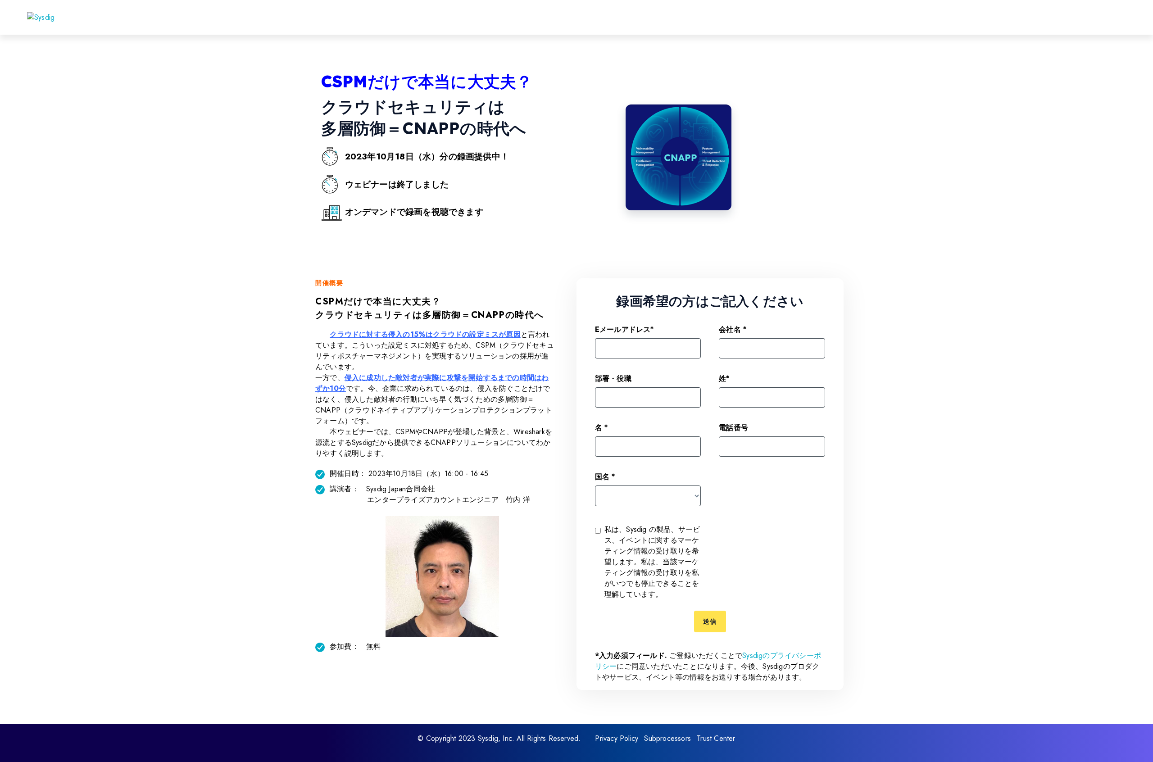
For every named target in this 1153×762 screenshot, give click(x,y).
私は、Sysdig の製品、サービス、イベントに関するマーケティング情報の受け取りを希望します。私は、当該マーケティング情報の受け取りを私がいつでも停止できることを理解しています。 (652, 561)
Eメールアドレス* (624, 329)
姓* (724, 378)
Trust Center (716, 738)
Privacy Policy (616, 738)
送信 (710, 621)
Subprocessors (667, 738)
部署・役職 (613, 378)
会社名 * (732, 329)
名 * (601, 427)
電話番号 (733, 427)
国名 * (605, 476)
